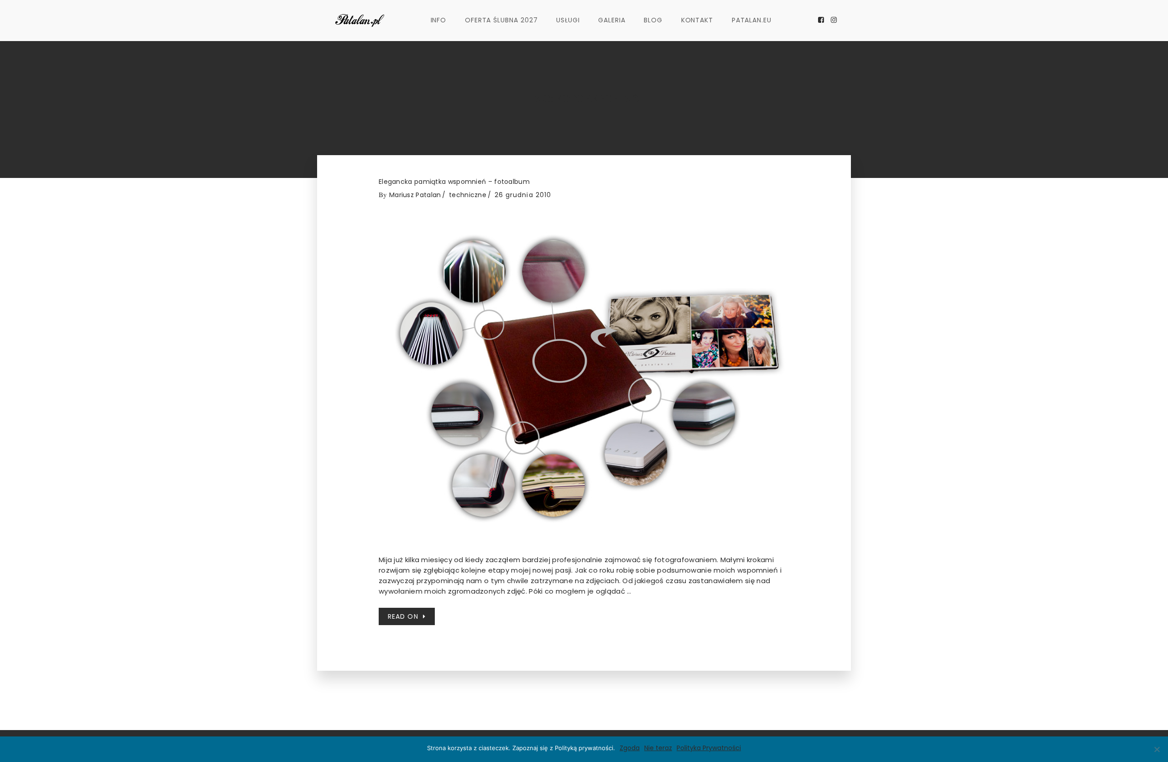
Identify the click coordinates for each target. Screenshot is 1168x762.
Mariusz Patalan (415, 194)
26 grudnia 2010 (523, 194)
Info (439, 20)
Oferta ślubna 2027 (501, 20)
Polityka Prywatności (709, 747)
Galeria (612, 20)
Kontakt (697, 20)
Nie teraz (658, 747)
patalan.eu (752, 20)
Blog (653, 20)
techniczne (467, 194)
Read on (403, 616)
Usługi (568, 20)
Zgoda (630, 747)
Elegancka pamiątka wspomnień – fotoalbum (454, 182)
